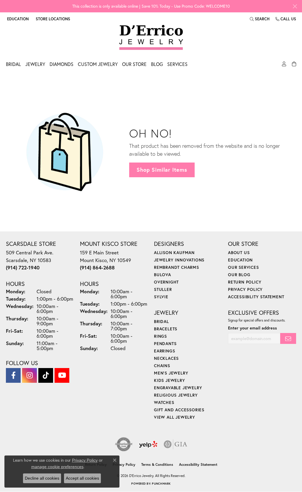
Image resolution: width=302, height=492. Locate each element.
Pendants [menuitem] (165, 343)
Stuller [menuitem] (163, 289)
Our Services (243, 267)
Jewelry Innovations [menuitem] (179, 260)
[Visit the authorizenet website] (124, 444)
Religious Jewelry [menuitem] (176, 395)
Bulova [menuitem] (162, 274)
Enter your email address (252, 328)
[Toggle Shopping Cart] (293, 65)
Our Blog (239, 274)
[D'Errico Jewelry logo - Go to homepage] (151, 38)
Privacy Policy (245, 289)
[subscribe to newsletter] (288, 338)
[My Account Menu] (283, 65)
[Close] (294, 6)
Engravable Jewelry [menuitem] (178, 387)
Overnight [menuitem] (166, 282)
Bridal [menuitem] (161, 321)
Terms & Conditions (157, 464)
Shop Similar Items (162, 169)
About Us (239, 252)
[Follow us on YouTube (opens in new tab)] (62, 375)
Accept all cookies (82, 478)
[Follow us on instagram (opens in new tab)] (29, 375)
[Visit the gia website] (175, 444)
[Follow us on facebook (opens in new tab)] (13, 375)
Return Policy (244, 282)
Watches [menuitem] (164, 402)
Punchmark (161, 484)
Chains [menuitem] (162, 365)
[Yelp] (148, 444)
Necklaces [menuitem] (166, 358)
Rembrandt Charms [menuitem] (176, 267)
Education (240, 260)
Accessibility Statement (256, 296)
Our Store (134, 64)
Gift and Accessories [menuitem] (179, 410)
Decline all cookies (42, 478)
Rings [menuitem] (160, 336)
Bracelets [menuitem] (165, 329)
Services (177, 64)
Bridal (13, 64)
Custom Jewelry (98, 64)
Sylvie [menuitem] (161, 296)
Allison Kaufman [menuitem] (174, 252)
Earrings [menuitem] (164, 351)
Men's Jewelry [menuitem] (171, 373)
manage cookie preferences (57, 466)
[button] (17, 19)
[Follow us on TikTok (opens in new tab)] (45, 375)
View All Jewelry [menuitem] (174, 417)
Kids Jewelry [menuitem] (169, 380)
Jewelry (35, 64)
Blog (157, 64)
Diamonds (61, 64)
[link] (52, 19)
